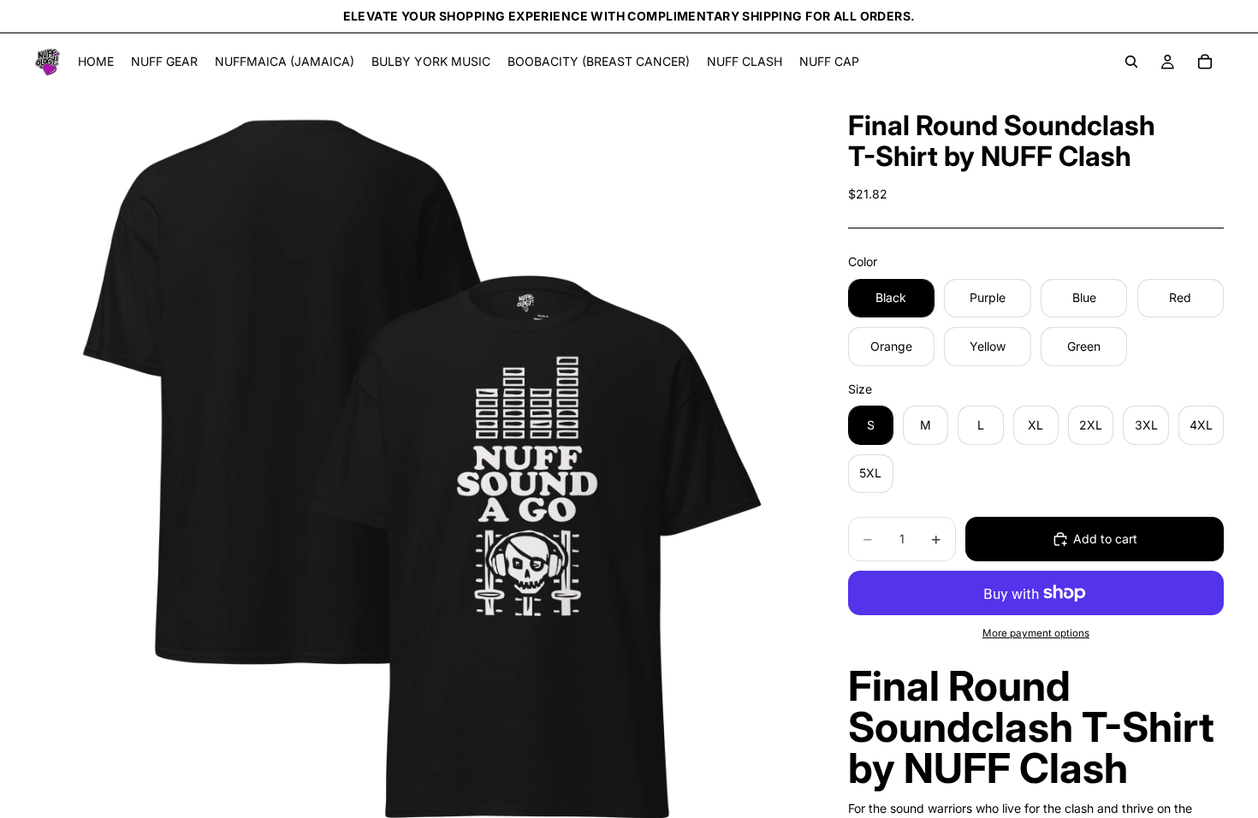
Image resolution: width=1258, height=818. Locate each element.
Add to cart (1105, 538)
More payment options (1035, 633)
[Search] (1131, 61)
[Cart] (1205, 61)
